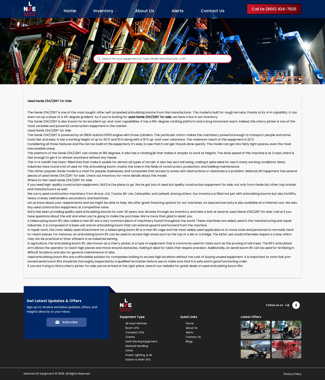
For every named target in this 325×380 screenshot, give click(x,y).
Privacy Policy (292, 374)
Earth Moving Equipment (141, 341)
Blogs (189, 341)
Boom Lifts (132, 328)
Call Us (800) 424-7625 (274, 9)
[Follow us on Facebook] (296, 305)
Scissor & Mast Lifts (137, 359)
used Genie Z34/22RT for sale (63, 175)
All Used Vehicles (136, 323)
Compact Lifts (134, 332)
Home (70, 11)
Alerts (178, 11)
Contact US (193, 337)
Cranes (130, 337)
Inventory (103, 11)
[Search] (99, 59)
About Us (144, 11)
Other (129, 350)
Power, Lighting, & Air (138, 355)
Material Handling (136, 346)
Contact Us (213, 11)
